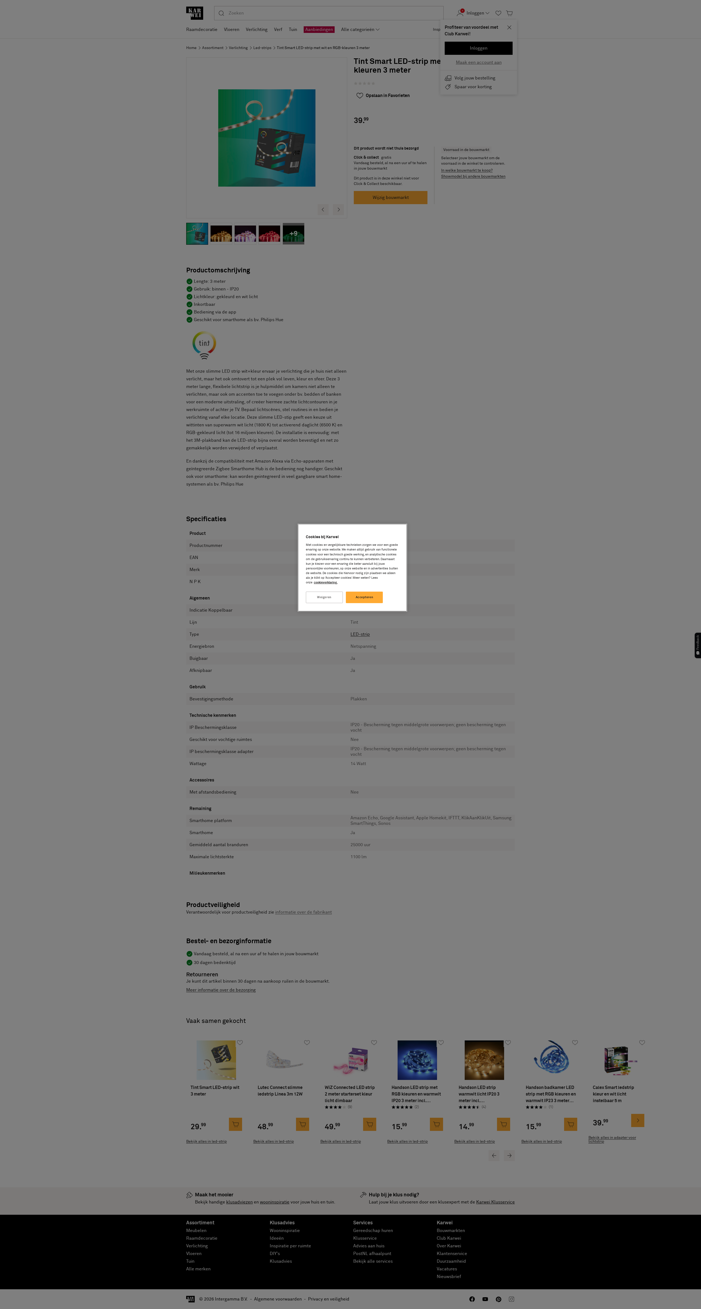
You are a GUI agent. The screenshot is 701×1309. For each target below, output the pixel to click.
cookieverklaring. (326, 582)
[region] (352, 568)
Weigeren (324, 597)
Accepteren (365, 597)
